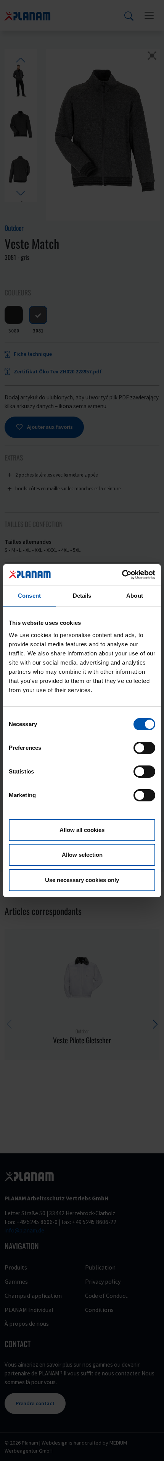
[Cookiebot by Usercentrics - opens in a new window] (121, 575)
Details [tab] (82, 595)
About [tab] (134, 595)
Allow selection (82, 854)
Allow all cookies (82, 830)
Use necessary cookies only (82, 880)
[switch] (144, 748)
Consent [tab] (29, 595)
